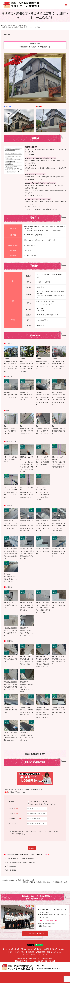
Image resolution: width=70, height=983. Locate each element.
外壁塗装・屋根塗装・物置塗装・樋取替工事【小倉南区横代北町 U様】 (45, 882)
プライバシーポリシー (30, 955)
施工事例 (54, 949)
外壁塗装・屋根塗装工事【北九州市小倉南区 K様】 (18, 880)
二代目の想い (38, 949)
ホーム (5, 949)
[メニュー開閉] (66, 4)
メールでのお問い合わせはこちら (35, 934)
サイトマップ (43, 955)
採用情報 (46, 949)
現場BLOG (31, 952)
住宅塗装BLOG (40, 952)
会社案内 (11, 949)
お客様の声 (62, 949)
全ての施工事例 (11, 25)
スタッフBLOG (20, 952)
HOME (2, 25)
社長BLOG (11, 952)
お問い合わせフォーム (54, 952)
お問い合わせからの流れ (24, 949)
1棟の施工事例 (22, 25)
